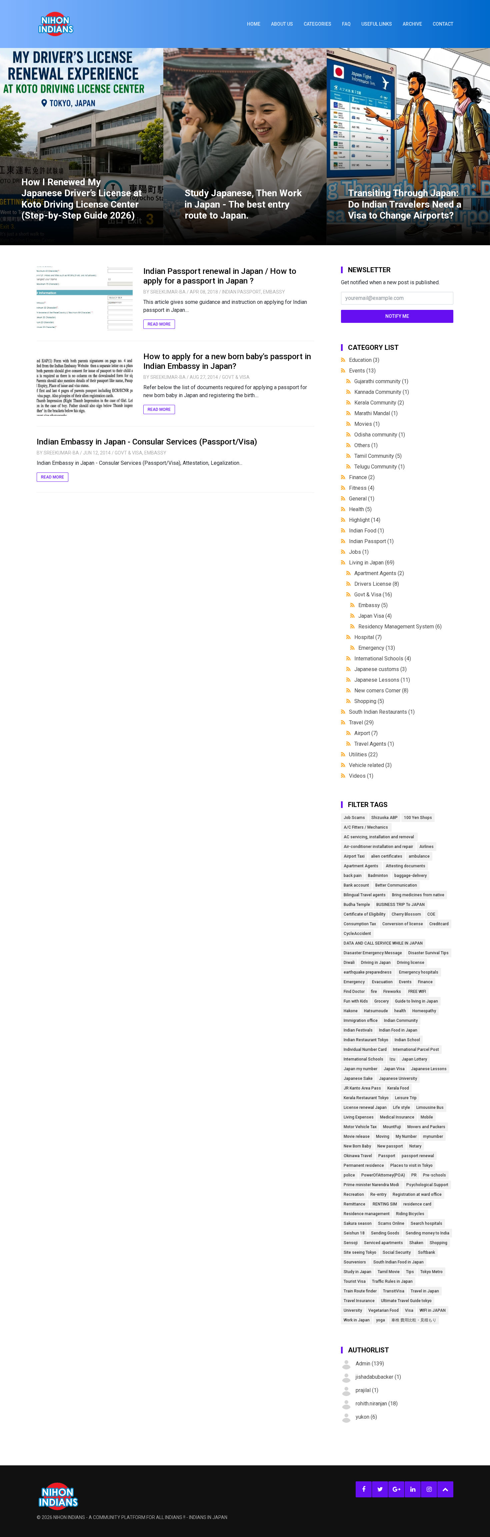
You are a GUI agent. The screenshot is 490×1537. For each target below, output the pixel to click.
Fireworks (392, 991)
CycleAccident (357, 933)
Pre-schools (434, 1175)
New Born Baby (357, 1146)
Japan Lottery (414, 1059)
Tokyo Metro (431, 1271)
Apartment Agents (379, 573)
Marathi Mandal (376, 413)
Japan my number (360, 1069)
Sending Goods (385, 1233)
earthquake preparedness (368, 972)
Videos (361, 776)
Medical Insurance (397, 1117)
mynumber (433, 1136)
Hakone (351, 1011)
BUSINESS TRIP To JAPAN (400, 904)
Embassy (274, 292)
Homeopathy (424, 1011)
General (361, 498)
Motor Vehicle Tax (360, 1127)
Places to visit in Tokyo (411, 1165)
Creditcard (439, 924)
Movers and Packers (426, 1127)
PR (414, 1175)
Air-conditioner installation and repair (378, 846)
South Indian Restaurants (382, 712)
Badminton (378, 875)
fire (374, 991)
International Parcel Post (416, 1049)
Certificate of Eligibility (364, 914)
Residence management (367, 1213)
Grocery (381, 1001)
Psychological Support (427, 1184)
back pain (353, 875)
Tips (410, 1271)
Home (253, 24)
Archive (412, 24)
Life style (401, 1107)
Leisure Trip (406, 1098)
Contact (443, 24)
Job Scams (354, 817)
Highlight (364, 520)
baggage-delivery (410, 875)
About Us (282, 24)
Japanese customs (380, 669)
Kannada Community (381, 392)
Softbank (426, 1252)
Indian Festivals (358, 1030)
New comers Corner (381, 690)
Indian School (407, 1040)
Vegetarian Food (383, 1310)
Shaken (416, 1242)
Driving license (410, 962)
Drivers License (376, 584)
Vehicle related (370, 765)
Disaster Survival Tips (428, 953)
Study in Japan (357, 1271)
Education (364, 360)
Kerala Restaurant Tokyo (366, 1098)
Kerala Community (379, 402)
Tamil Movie (389, 1271)
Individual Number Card (365, 1049)
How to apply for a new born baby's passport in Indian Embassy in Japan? (227, 361)
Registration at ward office (417, 1194)
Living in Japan (371, 562)
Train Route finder (360, 1291)
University (353, 1310)
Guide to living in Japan (416, 1001)
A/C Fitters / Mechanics (366, 827)
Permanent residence (364, 1165)
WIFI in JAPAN (433, 1310)
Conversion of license (402, 924)
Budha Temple (357, 904)
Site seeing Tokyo (360, 1252)
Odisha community (379, 434)
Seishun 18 (354, 1233)
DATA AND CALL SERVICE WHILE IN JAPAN (383, 943)
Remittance (355, 1204)
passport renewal (418, 1155)
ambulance (419, 856)
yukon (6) (366, 1417)
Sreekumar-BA (168, 292)
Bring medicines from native (418, 895)
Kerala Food (398, 1088)
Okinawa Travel (358, 1155)
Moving (382, 1136)
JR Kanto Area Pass (362, 1088)
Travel (361, 722)
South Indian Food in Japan (398, 1262)
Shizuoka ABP (384, 817)
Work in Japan (357, 1320)
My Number (406, 1136)
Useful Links (376, 24)
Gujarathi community (381, 381)
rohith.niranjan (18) (377, 1403)
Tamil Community (378, 456)
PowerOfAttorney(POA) (383, 1175)
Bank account (356, 885)
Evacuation (382, 982)
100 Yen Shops (418, 817)
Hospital (368, 637)
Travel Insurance (359, 1300)
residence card (417, 1204)
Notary (415, 1146)
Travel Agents (374, 744)
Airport (366, 733)
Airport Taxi (354, 856)
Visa (409, 1310)
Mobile (427, 1117)
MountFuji (392, 1127)
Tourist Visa (355, 1281)
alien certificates (386, 856)
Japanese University (398, 1078)
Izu (392, 1059)
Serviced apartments (383, 1242)
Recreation (354, 1194)
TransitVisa (393, 1291)
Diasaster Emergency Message (373, 953)
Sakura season (358, 1223)
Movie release (357, 1136)
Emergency (376, 648)
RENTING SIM (385, 1204)
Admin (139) (370, 1363)
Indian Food (366, 530)
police (349, 1175)
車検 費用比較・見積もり (413, 1320)
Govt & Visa (236, 377)
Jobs (359, 552)
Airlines (426, 846)
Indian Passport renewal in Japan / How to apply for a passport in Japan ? (219, 276)
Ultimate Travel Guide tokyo (406, 1300)
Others (366, 445)
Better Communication (396, 885)
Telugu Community (379, 466)
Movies (367, 424)
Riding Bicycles (410, 1213)
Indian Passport (241, 292)
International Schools (382, 658)
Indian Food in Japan (398, 1030)
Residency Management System (400, 626)
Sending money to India (427, 1233)
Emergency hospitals (418, 972)
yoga (380, 1320)
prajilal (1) (367, 1390)
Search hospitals (426, 1223)
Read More (159, 324)
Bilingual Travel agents (365, 895)
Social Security (397, 1252)
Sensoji (351, 1242)
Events (362, 371)
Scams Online (391, 1223)
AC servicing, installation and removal (379, 837)
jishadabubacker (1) (378, 1377)
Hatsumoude (376, 1011)
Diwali (349, 962)
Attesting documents (405, 866)
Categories (317, 24)
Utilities (363, 754)
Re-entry (378, 1194)
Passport (386, 1155)
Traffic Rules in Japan (392, 1281)
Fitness (361, 488)
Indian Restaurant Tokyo (366, 1040)
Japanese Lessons (382, 680)
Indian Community (401, 1020)
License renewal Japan (365, 1107)
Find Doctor (354, 991)
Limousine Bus (430, 1107)
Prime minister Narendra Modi (372, 1184)
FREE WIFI (417, 991)
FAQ (346, 24)
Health (360, 509)
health (400, 1011)
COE (431, 914)
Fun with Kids (356, 1001)
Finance (362, 477)
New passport (390, 1146)
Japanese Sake (358, 1078)
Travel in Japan (425, 1291)
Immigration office (361, 1020)
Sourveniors (355, 1262)
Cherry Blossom (406, 914)
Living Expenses (359, 1117)
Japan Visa (375, 616)
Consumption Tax (360, 924)
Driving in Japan (376, 962)
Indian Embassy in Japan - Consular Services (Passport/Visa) (147, 441)
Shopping (369, 701)
